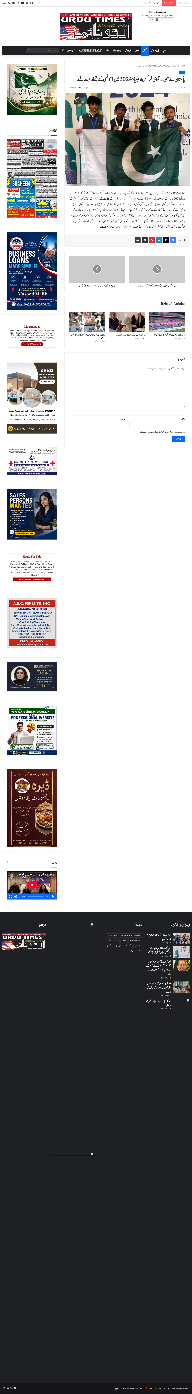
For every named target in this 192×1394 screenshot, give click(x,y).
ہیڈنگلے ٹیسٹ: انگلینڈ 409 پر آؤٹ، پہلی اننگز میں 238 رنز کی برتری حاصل (88, 336)
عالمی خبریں (109, 945)
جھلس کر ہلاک (128, 945)
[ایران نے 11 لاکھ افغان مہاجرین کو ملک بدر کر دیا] (181, 938)
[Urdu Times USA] (96, 26)
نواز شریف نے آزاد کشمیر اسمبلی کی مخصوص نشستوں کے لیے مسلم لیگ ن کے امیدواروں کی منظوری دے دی (158, 968)
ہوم (164, 51)
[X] (166, 240)
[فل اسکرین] (10, 896)
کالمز (107, 51)
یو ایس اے (130, 950)
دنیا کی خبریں (118, 945)
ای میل (182, 419)
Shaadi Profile (135, 940)
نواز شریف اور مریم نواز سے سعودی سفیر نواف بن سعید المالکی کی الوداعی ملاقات (159, 987)
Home (180, 66)
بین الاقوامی (155, 51)
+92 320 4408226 (33, 344)
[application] (32, 885)
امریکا (117, 940)
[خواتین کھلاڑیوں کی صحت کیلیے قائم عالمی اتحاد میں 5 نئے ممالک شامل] (167, 322)
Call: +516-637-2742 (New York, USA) (33, 579)
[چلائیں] (53, 896)
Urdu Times (183, 1388)
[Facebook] (173, 240)
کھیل (145, 51)
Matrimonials (112, 935)
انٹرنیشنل (109, 940)
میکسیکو (138, 950)
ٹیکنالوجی (128, 51)
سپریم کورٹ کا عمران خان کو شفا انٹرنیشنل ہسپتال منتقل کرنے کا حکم (159, 950)
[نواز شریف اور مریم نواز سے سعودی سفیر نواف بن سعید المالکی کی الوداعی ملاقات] (181, 987)
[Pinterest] (152, 240)
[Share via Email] (145, 240)
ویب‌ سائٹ (122, 419)
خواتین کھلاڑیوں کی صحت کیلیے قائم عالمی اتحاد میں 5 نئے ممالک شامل (169, 335)
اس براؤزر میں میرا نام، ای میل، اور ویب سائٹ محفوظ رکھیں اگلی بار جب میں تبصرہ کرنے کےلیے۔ (161, 432)
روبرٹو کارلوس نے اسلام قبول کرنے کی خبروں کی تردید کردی (130, 335)
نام (184, 406)
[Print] (138, 240)
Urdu (152, 19)
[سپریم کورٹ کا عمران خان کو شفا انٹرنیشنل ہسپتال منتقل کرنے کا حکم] (181, 952)
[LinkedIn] (159, 240)
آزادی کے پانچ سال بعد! (154, 3)
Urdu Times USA (154, 1388)
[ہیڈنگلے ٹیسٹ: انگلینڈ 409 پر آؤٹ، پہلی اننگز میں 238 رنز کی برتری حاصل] (87, 322)
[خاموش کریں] (15, 896)
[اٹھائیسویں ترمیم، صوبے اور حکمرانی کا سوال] (181, 1004)
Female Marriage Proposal (130, 935)
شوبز (137, 51)
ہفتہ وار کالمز (117, 51)
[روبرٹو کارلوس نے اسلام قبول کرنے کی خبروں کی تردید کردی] (127, 322)
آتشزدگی (124, 940)
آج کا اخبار (70, 51)
